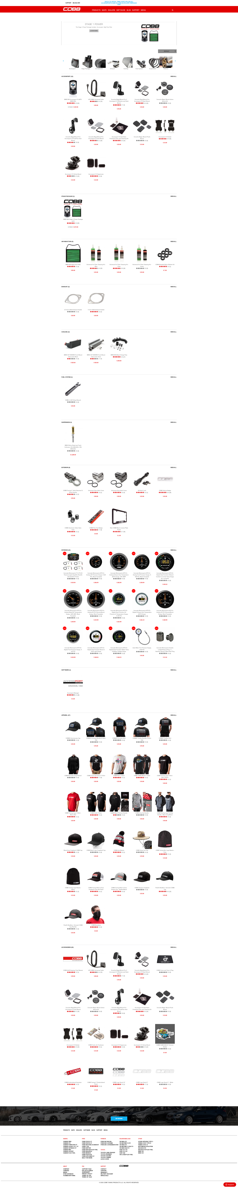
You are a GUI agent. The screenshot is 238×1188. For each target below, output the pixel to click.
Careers (66, 1170)
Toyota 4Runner (106, 1154)
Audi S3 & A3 (123, 1151)
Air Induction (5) (67, 241)
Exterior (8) (65, 467)
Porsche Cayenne (107, 1143)
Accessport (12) (67, 76)
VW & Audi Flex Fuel (126, 1154)
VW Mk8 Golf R (124, 1148)
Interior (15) (65, 550)
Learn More (94, 30)
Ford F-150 (85, 1146)
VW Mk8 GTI (123, 1144)
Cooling (126, 68)
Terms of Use (86, 1175)
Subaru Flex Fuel (69, 1153)
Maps (104, 10)
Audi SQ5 (122, 1153)
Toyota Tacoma (106, 1156)
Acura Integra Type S (145, 1141)
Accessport (72, 68)
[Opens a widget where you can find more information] (229, 1184)
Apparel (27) (65, 715)
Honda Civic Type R (144, 1143)
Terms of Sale (87, 1177)
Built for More (87, 1158)
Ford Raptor (86, 1148)
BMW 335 (141, 1151)
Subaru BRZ (67, 1149)
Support (136, 10)
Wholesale (104, 1175)
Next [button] (175, 60)
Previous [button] (62, 60)
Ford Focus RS (87, 1154)
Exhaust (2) (65, 286)
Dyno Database (68, 1174)
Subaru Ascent (68, 1151)
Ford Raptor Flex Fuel (90, 1149)
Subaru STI (67, 1143)
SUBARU (65, 1138)
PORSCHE (103, 1138)
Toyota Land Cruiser (108, 1152)
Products (96, 10)
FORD (83, 1138)
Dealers (111, 10)
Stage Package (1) (68, 196)
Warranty (104, 1172)
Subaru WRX (67, 1141)
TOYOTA (103, 1149)
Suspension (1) (66, 422)
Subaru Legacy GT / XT (70, 1146)
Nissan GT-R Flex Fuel (145, 1149)
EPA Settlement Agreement (87, 1171)
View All (173, 76)
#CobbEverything (69, 1175)
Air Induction (99, 68)
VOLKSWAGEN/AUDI (124, 1138)
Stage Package (85, 68)
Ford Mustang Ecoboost (90, 1144)
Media (143, 10)
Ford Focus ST (87, 1141)
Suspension (152, 68)
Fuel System (139, 68)
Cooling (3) (65, 332)
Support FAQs (86, 1169)
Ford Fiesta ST (87, 1143)
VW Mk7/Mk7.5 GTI (125, 1143)
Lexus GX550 (105, 1159)
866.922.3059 (76, 3)
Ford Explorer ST (88, 1156)
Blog (129, 10)
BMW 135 (141, 1153)
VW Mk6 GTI (123, 1141)
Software (121, 10)
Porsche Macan (106, 1141)
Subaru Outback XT (69, 1148)
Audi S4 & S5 (123, 1149)
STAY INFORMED (119, 1118)
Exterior (166, 68)
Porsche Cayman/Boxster (109, 1144)
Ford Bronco (86, 1153)
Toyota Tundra (106, 1157)
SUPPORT (68, 3)
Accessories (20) (67, 947)
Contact (103, 1169)
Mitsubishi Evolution (145, 1146)
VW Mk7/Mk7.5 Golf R (126, 1146)
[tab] (119, 33)
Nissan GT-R (142, 1148)
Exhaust (112, 68)
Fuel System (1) (67, 377)
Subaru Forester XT (70, 1144)
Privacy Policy (87, 1173)
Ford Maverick (87, 1151)
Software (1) (66, 670)
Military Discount (107, 1174)
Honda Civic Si (143, 1144)
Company (66, 1169)
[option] (72, 62)
